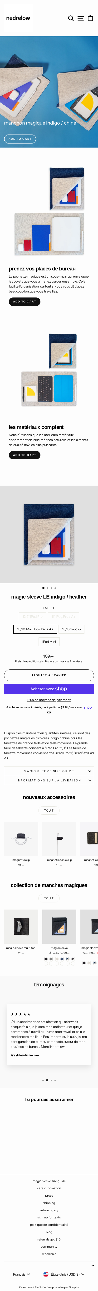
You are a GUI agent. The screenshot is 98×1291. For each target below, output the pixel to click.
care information (49, 1188)
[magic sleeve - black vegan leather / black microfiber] (73, 963)
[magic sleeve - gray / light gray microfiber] (62, 963)
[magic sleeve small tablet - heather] (89, 963)
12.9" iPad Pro (33, 616)
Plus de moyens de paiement (49, 700)
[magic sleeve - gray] (51, 959)
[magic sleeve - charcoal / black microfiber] (51, 963)
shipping (49, 1203)
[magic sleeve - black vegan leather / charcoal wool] (67, 963)
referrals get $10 (49, 1239)
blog (49, 1232)
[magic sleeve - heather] (57, 959)
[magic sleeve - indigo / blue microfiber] (57, 963)
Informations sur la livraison (49, 780)
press (49, 1195)
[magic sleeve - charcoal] (46, 959)
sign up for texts (49, 1217)
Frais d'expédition (26, 661)
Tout (49, 810)
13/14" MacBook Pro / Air (35, 629)
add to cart (20, 138)
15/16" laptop (71, 629)
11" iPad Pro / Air (63, 616)
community (49, 1246)
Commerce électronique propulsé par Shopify (49, 1287)
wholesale (49, 1254)
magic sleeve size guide (49, 771)
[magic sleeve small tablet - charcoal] (84, 963)
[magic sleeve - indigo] (62, 959)
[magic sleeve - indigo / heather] (67, 959)
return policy (49, 1210)
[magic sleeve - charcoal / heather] (73, 959)
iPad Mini (49, 642)
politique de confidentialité (49, 1224)
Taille (48, 608)
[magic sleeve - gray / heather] (46, 963)
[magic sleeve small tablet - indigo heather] (95, 963)
